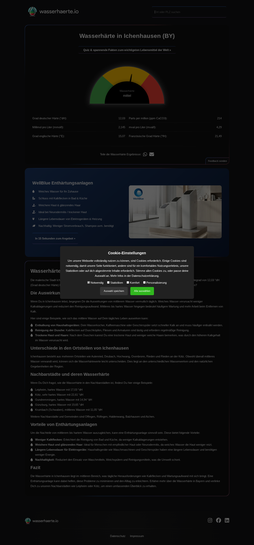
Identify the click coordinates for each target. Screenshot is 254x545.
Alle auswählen (142, 291)
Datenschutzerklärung (145, 275)
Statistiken (116, 282)
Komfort (134, 282)
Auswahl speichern (114, 291)
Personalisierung (156, 282)
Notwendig (96, 282)
